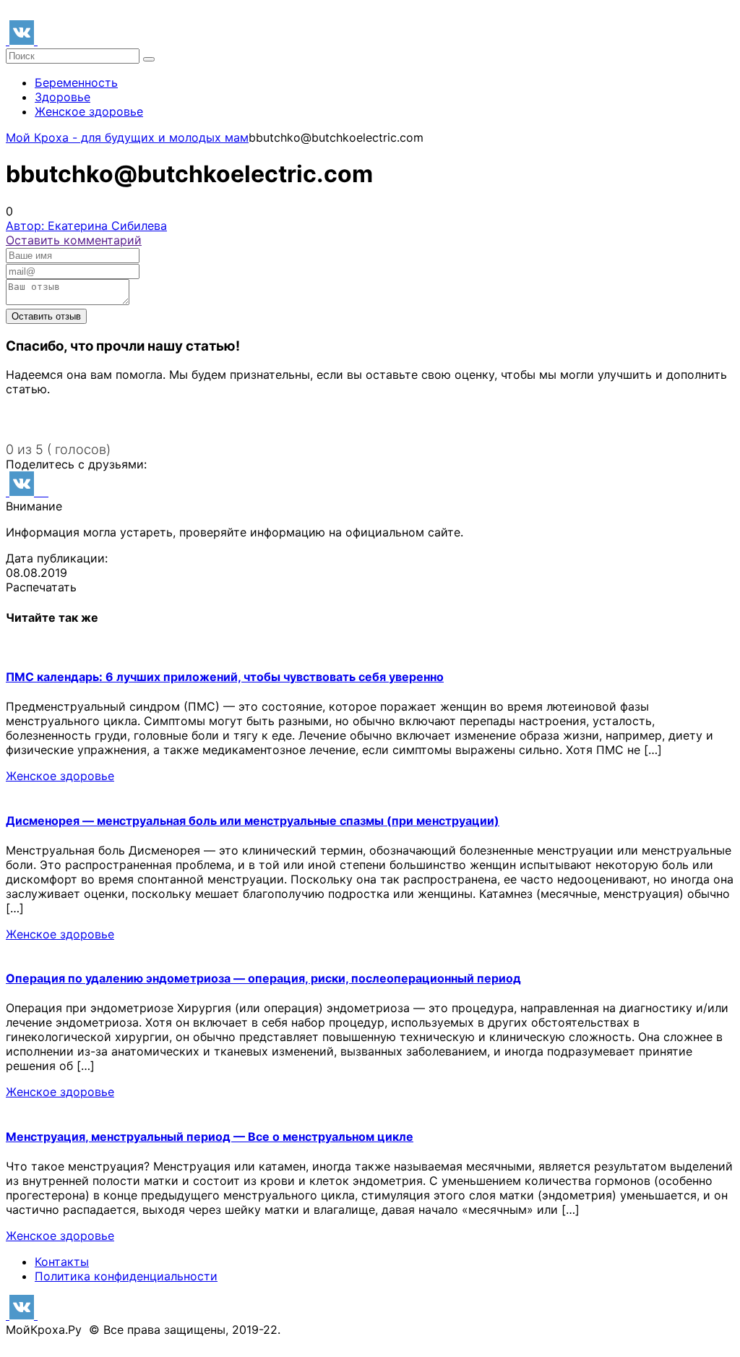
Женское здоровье (89, 111)
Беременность (76, 82)
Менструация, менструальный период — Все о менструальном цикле (209, 1136)
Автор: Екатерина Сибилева (86, 225)
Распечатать (41, 587)
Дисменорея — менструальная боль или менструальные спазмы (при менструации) (252, 820)
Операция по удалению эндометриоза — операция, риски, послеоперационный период (263, 978)
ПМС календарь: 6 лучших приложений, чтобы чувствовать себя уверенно (225, 676)
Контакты (62, 1261)
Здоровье (62, 97)
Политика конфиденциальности (126, 1276)
